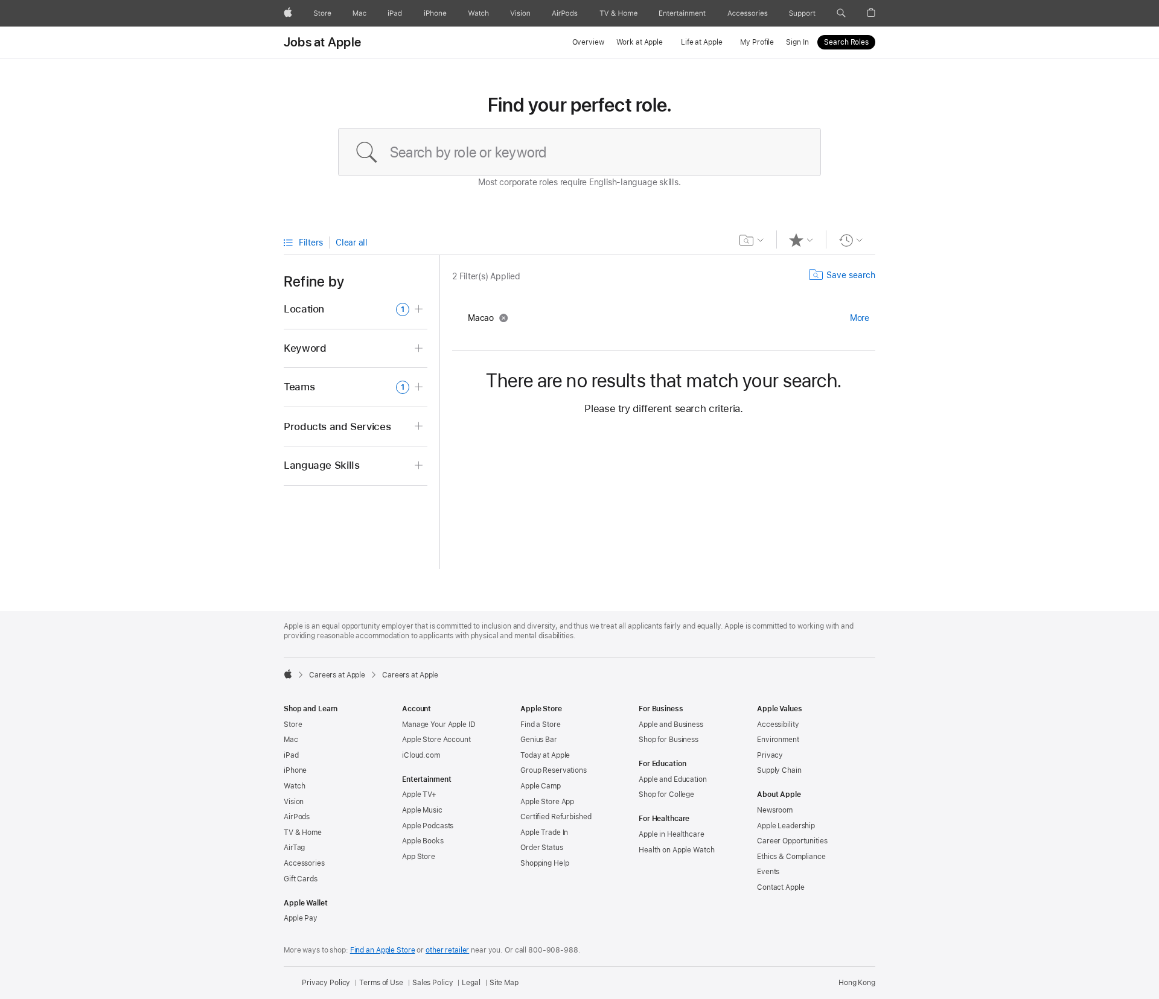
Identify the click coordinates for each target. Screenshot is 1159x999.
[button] (841, 13)
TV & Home (303, 832)
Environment (778, 739)
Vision (294, 802)
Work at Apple (639, 42)
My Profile (757, 42)
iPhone (295, 770)
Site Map (504, 982)
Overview (588, 42)
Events (768, 871)
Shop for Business (668, 739)
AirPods (297, 817)
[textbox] (579, 152)
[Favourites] (801, 240)
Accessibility (778, 724)
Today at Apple (545, 755)
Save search (850, 275)
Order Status (541, 847)
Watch (294, 786)
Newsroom (775, 810)
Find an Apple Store (382, 950)
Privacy (770, 755)
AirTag (294, 847)
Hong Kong (856, 982)
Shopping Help (544, 863)
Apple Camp (540, 786)
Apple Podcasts (427, 826)
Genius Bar (538, 739)
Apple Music (422, 810)
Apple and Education (673, 779)
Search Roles (846, 42)
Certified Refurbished (555, 817)
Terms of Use (381, 982)
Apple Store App (547, 802)
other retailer (447, 950)
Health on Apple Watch (676, 850)
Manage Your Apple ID (439, 724)
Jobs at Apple (322, 42)
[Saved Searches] (751, 240)
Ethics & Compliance (791, 856)
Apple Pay (301, 918)
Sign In (797, 42)
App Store (418, 856)
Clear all (352, 242)
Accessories (304, 863)
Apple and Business (671, 724)
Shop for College (666, 794)
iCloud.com (421, 755)
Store (293, 724)
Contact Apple (780, 887)
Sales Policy (432, 982)
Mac (291, 739)
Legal (471, 982)
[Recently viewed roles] (850, 240)
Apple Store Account (436, 739)
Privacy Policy (326, 982)
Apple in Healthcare (671, 834)
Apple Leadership (786, 826)
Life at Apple (701, 42)
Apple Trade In (544, 832)
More (859, 318)
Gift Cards (301, 879)
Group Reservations (553, 770)
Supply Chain (779, 770)
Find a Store (540, 724)
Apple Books (423, 841)
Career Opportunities (792, 841)
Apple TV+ (419, 794)
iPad (291, 755)
